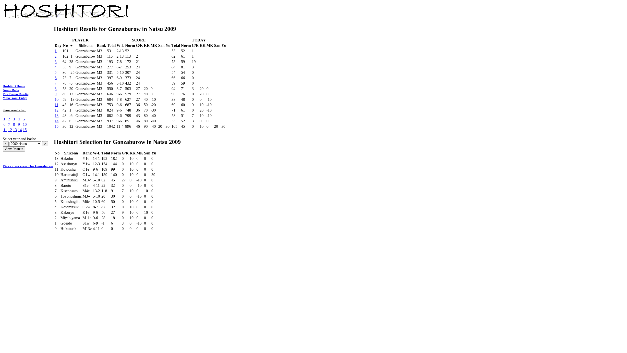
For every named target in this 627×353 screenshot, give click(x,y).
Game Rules (11, 90)
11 (5, 130)
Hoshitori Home (14, 86)
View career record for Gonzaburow (28, 166)
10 (25, 124)
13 (15, 130)
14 (20, 130)
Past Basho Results (15, 94)
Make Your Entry (15, 98)
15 (25, 130)
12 (10, 130)
